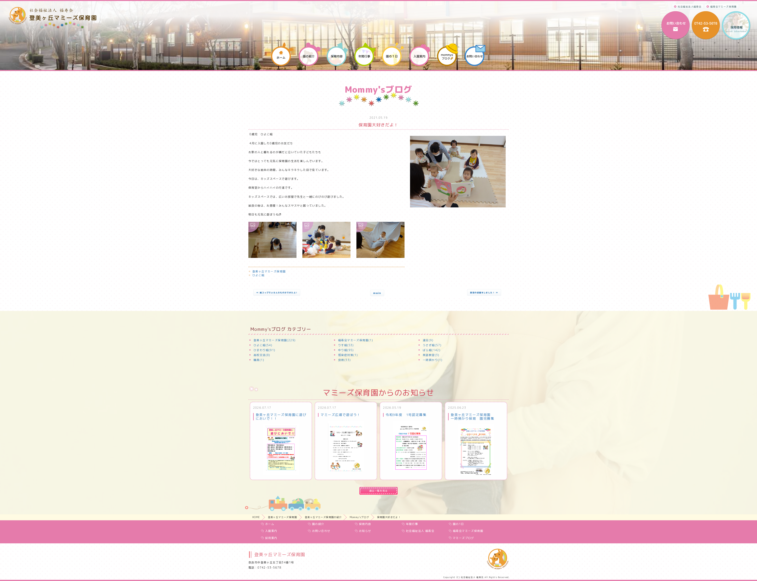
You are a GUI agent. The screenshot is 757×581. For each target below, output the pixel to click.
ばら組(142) (431, 350)
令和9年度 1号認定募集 (406, 414)
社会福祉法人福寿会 (690, 6)
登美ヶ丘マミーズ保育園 (269, 271)
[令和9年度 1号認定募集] (411, 446)
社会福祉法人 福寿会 (420, 531)
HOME (256, 517)
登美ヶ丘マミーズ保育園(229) (275, 340)
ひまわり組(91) (264, 350)
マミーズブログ (463, 538)
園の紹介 (318, 524)
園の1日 (458, 524)
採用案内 (271, 538)
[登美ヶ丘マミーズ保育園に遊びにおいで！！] (281, 449)
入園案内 (271, 531)
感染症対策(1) (348, 355)
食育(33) (344, 360)
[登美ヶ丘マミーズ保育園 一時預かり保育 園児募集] (476, 449)
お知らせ (365, 531)
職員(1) (259, 360)
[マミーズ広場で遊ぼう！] (346, 446)
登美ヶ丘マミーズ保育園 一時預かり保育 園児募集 (472, 416)
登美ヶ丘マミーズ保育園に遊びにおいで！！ (281, 416)
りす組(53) (346, 345)
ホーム (269, 524)
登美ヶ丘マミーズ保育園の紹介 (323, 517)
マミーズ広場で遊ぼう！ (340, 414)
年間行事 (412, 524)
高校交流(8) (262, 355)
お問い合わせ (321, 531)
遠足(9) (428, 340)
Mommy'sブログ (359, 517)
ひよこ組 (258, 275)
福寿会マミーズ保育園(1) (355, 340)
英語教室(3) (431, 355)
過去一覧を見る (378, 490)
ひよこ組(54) (263, 345)
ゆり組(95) (346, 350)
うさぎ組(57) (432, 345)
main (377, 293)
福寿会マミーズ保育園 (723, 6)
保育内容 (365, 524)
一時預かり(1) (432, 360)
